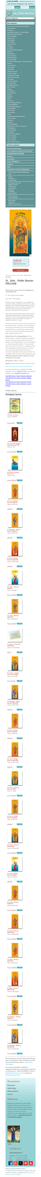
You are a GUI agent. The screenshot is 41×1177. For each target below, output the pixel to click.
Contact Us (30, 3)
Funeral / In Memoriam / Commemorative (19, 61)
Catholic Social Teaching (14, 34)
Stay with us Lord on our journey (17, 126)
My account (11, 1085)
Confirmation (11, 40)
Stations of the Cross (14, 204)
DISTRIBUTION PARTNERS (15, 153)
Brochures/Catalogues (14, 148)
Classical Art (10, 38)
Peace (9, 98)
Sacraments (11, 159)
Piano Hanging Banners (14, 102)
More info (19, 423)
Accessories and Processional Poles (18, 26)
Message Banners (12, 85)
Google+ (18, 1174)
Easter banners (11, 55)
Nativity (9, 89)
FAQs (26, 3)
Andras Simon (11, 28)
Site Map (12, 1174)
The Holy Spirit (11, 130)
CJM (9, 174)
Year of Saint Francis (13, 141)
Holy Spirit (11, 202)
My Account (14, 3)
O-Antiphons (11, 91)
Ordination (11, 191)
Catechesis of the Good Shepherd (18, 169)
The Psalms (10, 132)
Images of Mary (12, 73)
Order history (11, 1088)
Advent (10, 176)
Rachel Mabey (11, 108)
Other (9, 167)
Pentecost (10, 100)
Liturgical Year (11, 83)
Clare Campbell (11, 36)
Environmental (11, 59)
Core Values (10, 42)
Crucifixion (10, 48)
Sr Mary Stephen (12, 124)
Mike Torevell (11, 87)
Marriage (11, 189)
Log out (10, 1094)
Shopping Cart (20, 3)
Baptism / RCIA (13, 184)
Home (9, 3)
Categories (8, 275)
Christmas (11, 178)
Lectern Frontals (12, 81)
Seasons (10, 156)
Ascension (10, 30)
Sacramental (11, 112)
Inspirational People (13, 75)
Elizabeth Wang (11, 57)
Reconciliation (12, 193)
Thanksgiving (11, 128)
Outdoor (9, 95)
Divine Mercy (11, 53)
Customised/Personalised (15, 50)
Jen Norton (10, 79)
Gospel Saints (11, 65)
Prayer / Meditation (13, 161)
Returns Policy (21, 1168)
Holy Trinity (10, 69)
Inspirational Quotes (13, 77)
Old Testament (11, 93)
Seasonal (10, 122)
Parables (9, 97)
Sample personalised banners (16, 116)
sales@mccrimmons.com (26, 1)
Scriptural (10, 120)
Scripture (10, 164)
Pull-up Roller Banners (14, 106)
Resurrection (11, 110)
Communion (12, 186)
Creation (9, 46)
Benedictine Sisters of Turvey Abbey (18, 32)
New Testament (13, 197)
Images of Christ (12, 71)
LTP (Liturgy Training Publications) (18, 172)
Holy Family (10, 67)
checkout (32, 7)
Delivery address (12, 1091)
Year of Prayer (11, 139)
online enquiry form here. (13, 1075)
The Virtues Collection (13, 134)
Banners (14, 275)
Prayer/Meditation (12, 104)
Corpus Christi (11, 44)
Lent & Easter (12, 180)
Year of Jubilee (11, 138)
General (9, 63)
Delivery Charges (11, 1168)
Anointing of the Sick (14, 183)
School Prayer (11, 118)
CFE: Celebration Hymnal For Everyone (19, 151)
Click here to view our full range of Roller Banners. (19, 366)
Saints (9, 114)
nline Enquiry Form (16, 1153)
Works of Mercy (12, 136)
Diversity (9, 52)
